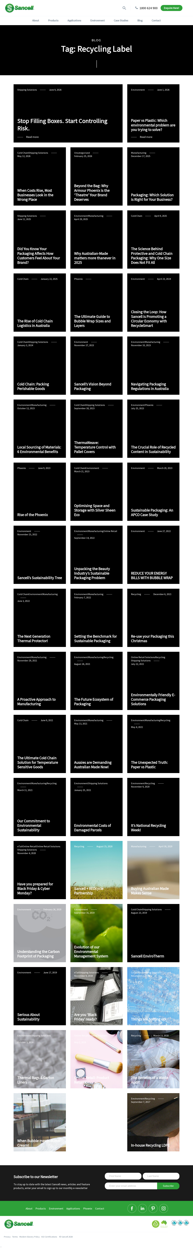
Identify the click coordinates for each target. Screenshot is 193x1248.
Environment (97, 20)
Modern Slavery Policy (29, 1236)
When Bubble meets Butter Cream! (39, 1143)
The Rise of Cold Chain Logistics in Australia (35, 323)
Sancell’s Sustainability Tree (39, 577)
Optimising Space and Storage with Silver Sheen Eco (94, 510)
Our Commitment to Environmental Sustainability (33, 826)
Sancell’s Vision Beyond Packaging (92, 386)
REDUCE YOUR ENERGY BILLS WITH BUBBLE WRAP (152, 575)
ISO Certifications (49, 1236)
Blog (140, 20)
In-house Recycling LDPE (150, 1145)
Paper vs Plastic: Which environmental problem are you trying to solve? (153, 125)
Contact (156, 20)
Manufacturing (138, 152)
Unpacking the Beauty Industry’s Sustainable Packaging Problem (92, 573)
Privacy (7, 1236)
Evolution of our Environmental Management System (91, 952)
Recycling (136, 594)
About (35, 20)
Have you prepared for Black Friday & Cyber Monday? (35, 889)
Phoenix (78, 278)
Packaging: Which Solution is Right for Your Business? (152, 197)
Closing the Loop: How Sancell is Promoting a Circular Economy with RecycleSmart (149, 318)
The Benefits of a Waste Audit (149, 1080)
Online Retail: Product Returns (91, 1080)
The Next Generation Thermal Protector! (33, 638)
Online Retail (110, 531)
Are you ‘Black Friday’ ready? (85, 1017)
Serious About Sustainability (28, 1017)
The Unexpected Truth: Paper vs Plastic (149, 764)
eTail (19, 846)
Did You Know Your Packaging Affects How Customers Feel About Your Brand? (38, 255)
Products (53, 20)
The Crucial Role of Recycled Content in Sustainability (153, 449)
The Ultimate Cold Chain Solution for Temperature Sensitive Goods (37, 762)
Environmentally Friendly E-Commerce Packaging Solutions (153, 699)
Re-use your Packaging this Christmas (152, 638)
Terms (15, 1236)
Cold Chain (22, 152)
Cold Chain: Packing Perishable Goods (33, 386)
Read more (32, 137)
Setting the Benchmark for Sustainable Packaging (95, 638)
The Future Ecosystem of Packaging (93, 701)
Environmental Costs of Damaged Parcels (92, 827)
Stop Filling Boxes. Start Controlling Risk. (62, 124)
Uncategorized (82, 152)
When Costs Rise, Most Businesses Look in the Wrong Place (35, 195)
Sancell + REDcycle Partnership (88, 890)
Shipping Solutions (27, 89)
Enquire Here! (171, 8)
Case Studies (121, 20)
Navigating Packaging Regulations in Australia (150, 386)
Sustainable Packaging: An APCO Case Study (152, 512)
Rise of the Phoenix (32, 514)
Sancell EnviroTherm (147, 956)
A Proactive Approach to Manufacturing (36, 701)
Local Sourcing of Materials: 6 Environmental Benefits (39, 449)
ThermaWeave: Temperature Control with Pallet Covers (95, 447)
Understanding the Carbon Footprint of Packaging (38, 953)
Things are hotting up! (148, 1019)
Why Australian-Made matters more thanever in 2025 (94, 258)
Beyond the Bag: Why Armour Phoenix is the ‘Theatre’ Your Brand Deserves (92, 192)
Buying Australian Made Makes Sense (150, 890)
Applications (74, 20)
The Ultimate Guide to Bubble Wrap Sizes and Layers (92, 321)
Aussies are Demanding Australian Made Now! (93, 764)
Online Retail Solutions (143, 657)
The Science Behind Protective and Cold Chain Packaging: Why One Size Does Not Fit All (151, 255)
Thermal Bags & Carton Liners (35, 1080)
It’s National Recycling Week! (148, 827)
